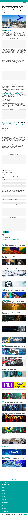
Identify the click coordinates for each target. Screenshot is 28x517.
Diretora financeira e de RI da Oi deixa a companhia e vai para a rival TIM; (13, 124)
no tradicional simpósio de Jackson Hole (10, 64)
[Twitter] (10, 484)
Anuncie (3, 505)
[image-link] (14, 250)
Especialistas (4, 499)
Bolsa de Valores (9, 239)
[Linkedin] (5, 484)
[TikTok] (7, 484)
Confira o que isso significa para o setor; (11, 123)
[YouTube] (4, 484)
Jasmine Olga (4, 12)
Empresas (3, 493)
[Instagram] (2, 484)
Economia (3, 496)
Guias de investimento (5, 502)
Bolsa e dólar (14, 239)
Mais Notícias (14, 479)
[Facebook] (11, 484)
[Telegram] (8, 484)
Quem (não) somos (4, 508)
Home (3, 487)
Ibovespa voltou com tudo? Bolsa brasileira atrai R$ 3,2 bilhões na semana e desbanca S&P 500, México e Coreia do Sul (14, 90)
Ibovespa (18, 239)
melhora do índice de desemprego (7, 94)
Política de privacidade (5, 511)
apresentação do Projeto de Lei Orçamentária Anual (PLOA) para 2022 (14, 93)
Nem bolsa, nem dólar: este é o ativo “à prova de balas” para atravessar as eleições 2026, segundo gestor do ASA (13, 87)
